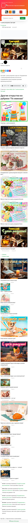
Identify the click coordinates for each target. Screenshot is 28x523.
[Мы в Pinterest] (20, 12)
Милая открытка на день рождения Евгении (12, 199)
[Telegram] (6, 71)
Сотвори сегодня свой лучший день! (10, 456)
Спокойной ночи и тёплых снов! (9, 280)
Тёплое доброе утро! (6, 445)
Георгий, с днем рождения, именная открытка (12, 147)
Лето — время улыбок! (6, 291)
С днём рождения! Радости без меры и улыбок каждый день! (13, 364)
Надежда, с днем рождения (8, 123)
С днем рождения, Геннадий (8, 248)
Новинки (4, 254)
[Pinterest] (10, 71)
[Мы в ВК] (13, 12)
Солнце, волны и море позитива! (9, 313)
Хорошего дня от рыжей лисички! (9, 387)
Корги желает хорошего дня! (8, 338)
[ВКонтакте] (8, 71)
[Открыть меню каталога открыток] (3, 5)
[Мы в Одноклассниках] (10, 12)
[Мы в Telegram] (17, 12)
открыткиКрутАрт (10, 89)
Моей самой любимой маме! (8, 302)
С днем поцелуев (21, 509)
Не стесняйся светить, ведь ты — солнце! (11, 467)
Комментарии (5, 256)
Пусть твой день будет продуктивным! (11, 434)
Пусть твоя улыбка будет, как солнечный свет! (13, 376)
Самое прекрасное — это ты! (8, 398)
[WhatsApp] (1, 71)
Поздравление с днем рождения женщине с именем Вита (14, 173)
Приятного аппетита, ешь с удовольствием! (12, 423)
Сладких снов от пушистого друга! (9, 478)
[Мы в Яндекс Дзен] (6, 12)
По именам (3, 25)
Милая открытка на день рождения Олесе (11, 224)
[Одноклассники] (3, 71)
